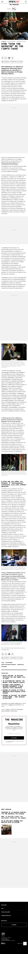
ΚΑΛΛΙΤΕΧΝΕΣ (8, 662)
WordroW (7, 710)
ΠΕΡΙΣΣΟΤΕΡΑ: (4, 673)
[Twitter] (6, 58)
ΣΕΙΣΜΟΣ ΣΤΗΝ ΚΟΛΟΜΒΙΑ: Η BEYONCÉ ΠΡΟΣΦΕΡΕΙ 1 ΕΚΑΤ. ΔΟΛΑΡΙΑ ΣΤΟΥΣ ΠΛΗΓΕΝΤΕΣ (13, 686)
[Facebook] (2, 58)
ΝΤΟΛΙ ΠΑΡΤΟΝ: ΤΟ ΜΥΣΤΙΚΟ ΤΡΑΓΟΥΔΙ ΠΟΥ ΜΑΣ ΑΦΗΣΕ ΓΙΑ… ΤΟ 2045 (14, 677)
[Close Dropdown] (26, 908)
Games (7, 709)
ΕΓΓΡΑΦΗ (14, 924)
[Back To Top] (25, 943)
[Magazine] (14, 4)
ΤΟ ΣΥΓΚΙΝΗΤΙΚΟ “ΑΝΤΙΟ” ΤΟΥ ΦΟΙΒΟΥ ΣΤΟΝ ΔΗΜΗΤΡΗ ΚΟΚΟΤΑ (14, 681)
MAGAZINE (3, 41)
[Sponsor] (14, 9)
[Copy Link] (12, 58)
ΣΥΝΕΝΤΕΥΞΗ (20, 664)
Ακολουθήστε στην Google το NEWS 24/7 (11, 703)
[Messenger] (9, 58)
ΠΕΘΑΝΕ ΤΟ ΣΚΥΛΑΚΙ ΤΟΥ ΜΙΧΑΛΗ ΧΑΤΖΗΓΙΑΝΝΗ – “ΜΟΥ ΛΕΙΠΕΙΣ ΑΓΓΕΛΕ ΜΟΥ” (14, 697)
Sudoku (3, 710)
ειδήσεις (11, 704)
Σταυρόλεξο (20, 709)
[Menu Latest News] (26, 1)
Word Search (14, 710)
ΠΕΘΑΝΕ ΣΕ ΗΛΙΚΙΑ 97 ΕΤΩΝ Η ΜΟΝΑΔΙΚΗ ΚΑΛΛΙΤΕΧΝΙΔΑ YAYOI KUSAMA (14, 691)
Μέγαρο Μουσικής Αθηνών (9, 162)
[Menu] (2, 1)
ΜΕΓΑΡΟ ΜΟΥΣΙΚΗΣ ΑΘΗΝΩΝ (8, 664)
